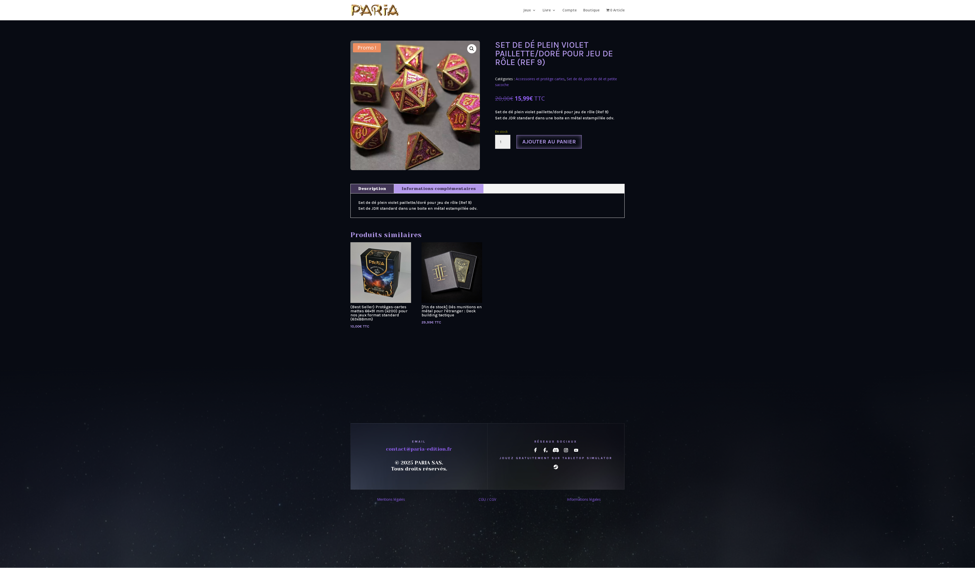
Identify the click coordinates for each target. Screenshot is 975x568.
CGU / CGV (487, 499)
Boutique (591, 10)
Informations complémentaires (439, 188)
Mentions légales (391, 499)
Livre (547, 10)
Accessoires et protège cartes (540, 78)
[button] (471, 48)
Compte (569, 10)
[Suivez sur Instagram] (566, 450)
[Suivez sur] (535, 450)
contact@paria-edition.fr (419, 449)
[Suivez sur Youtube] (576, 450)
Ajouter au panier (549, 141)
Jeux (527, 10)
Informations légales (584, 499)
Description (372, 188)
